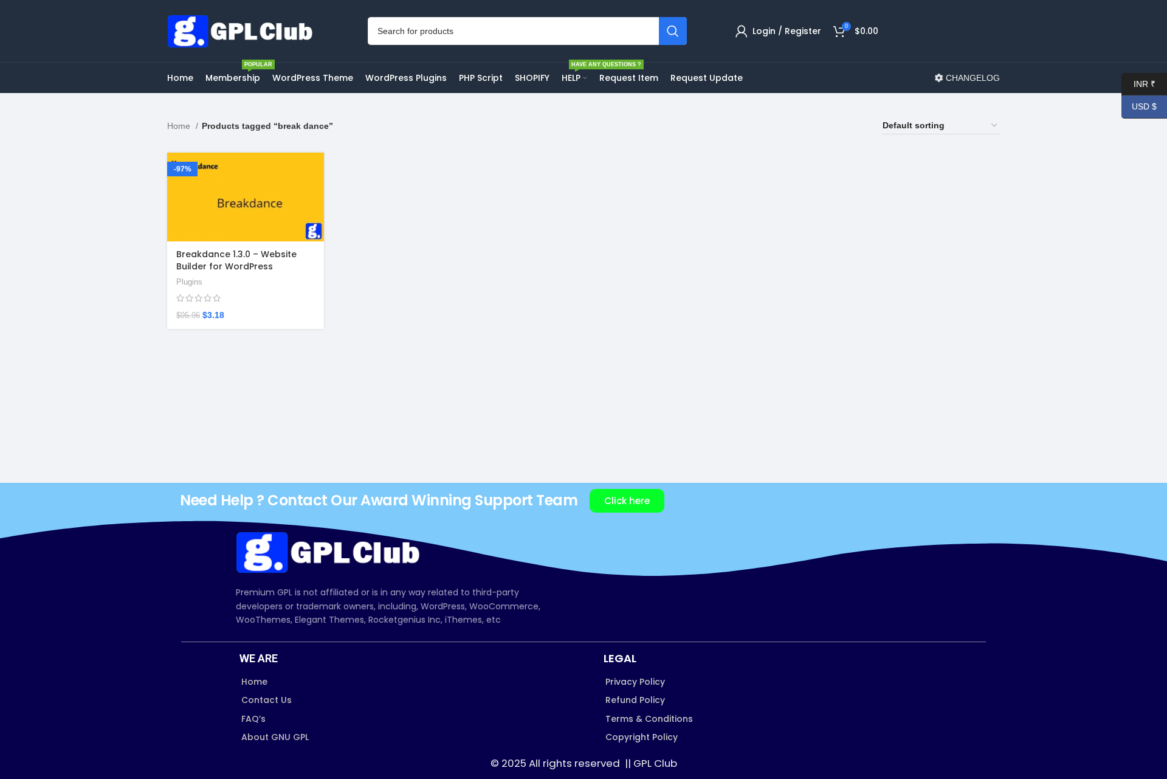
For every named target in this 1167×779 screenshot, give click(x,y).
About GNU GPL (275, 737)
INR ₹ (1138, 83)
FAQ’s (253, 719)
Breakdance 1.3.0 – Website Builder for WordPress (236, 260)
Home (180, 126)
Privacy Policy (635, 682)
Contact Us (266, 700)
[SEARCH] (673, 31)
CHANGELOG (971, 78)
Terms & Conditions (649, 719)
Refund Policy (635, 700)
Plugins (189, 281)
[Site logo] (243, 30)
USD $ (1139, 106)
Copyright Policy (641, 737)
